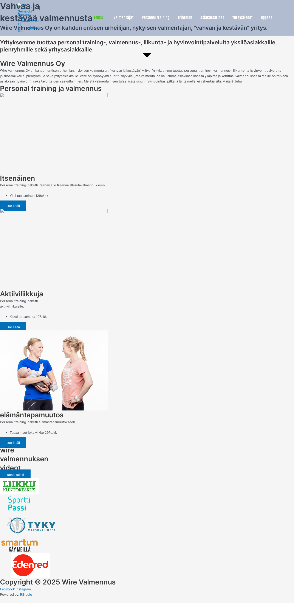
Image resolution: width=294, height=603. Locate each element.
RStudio (26, 594)
